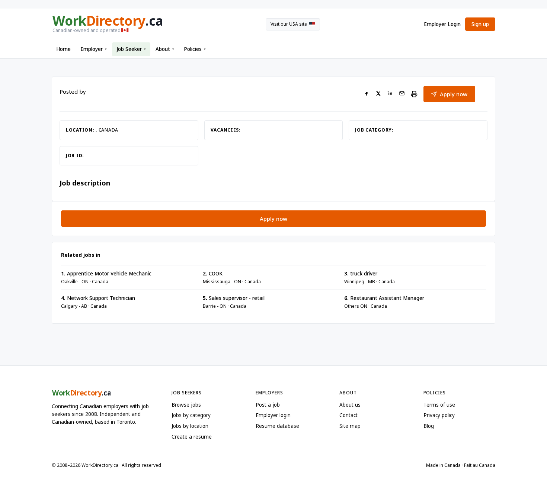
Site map (350, 426)
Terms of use (439, 404)
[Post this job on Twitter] (378, 94)
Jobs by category (191, 415)
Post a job (268, 404)
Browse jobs (186, 404)
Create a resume (192, 436)
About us (350, 404)
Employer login (273, 415)
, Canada (107, 130)
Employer (93, 49)
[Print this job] (414, 94)
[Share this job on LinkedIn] (390, 94)
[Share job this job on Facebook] (367, 94)
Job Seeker (131, 49)
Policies (195, 49)
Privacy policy (439, 415)
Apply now (453, 94)
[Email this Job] (402, 94)
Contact (348, 415)
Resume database (277, 426)
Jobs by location (190, 426)
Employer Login (442, 24)
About (165, 49)
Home (63, 49)
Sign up (480, 24)
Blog (428, 426)
